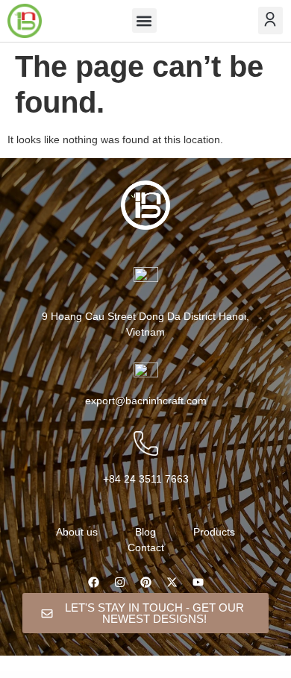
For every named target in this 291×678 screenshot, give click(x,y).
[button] (144, 20)
